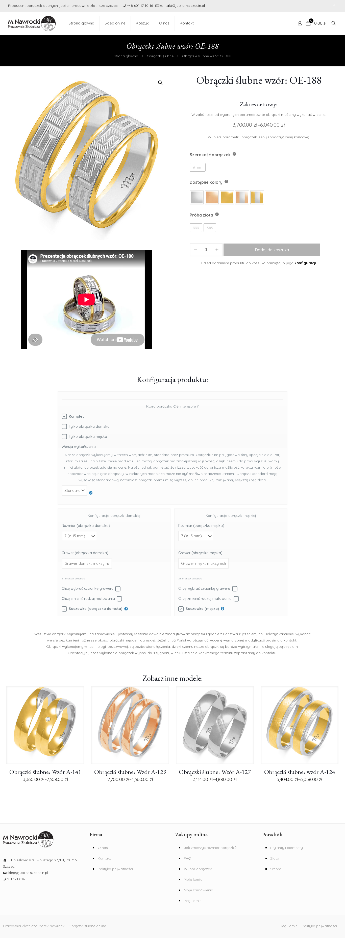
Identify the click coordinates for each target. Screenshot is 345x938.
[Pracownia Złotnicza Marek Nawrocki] (32, 23)
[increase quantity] (216, 250)
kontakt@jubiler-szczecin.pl (182, 5)
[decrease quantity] (195, 250)
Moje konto (193, 879)
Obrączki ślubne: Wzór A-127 (215, 772)
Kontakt (104, 858)
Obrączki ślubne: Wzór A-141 (45, 772)
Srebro (275, 869)
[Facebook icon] (334, 5)
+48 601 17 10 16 (140, 5)
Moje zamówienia (198, 890)
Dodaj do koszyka (272, 249)
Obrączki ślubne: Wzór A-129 (130, 772)
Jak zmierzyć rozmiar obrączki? (210, 847)
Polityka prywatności (115, 869)
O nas (103, 847)
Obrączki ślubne (160, 56)
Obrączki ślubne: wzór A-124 (299, 772)
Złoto (274, 858)
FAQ (187, 858)
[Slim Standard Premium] (77, 493)
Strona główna (126, 56)
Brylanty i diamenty (286, 847)
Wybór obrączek (198, 869)
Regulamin (193, 900)
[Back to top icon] (324, 930)
